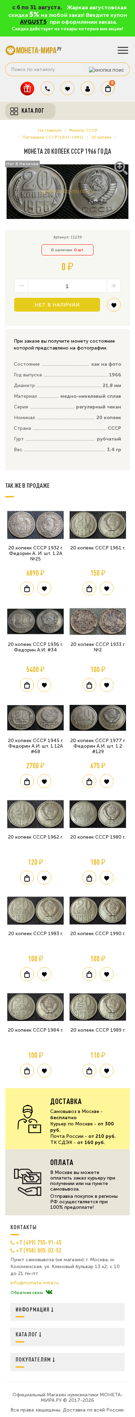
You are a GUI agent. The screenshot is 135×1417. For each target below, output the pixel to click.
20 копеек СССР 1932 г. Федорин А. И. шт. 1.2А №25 (35, 553)
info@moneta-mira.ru (34, 1283)
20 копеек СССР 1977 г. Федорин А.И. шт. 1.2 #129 (98, 746)
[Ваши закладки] (67, 88)
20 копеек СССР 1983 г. (35, 934)
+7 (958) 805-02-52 (39, 1250)
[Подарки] (27, 88)
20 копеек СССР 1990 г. (97, 934)
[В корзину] (27, 588)
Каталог (27, 1334)
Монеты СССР (83, 130)
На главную (49, 130)
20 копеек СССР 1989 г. (98, 1030)
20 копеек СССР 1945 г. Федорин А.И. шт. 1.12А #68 (35, 746)
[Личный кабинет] (87, 88)
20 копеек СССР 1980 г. (97, 837)
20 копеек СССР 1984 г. (35, 1030)
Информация (33, 1309)
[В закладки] (114, 307)
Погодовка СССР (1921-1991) (52, 137)
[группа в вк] (49, 1292)
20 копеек (101, 137)
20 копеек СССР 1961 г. (97, 548)
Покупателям (34, 1359)
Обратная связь (26, 1292)
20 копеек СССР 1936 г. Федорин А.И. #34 (35, 647)
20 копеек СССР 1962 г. (35, 837)
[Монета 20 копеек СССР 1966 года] (67, 191)
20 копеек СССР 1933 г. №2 (98, 647)
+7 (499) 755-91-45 (39, 1242)
